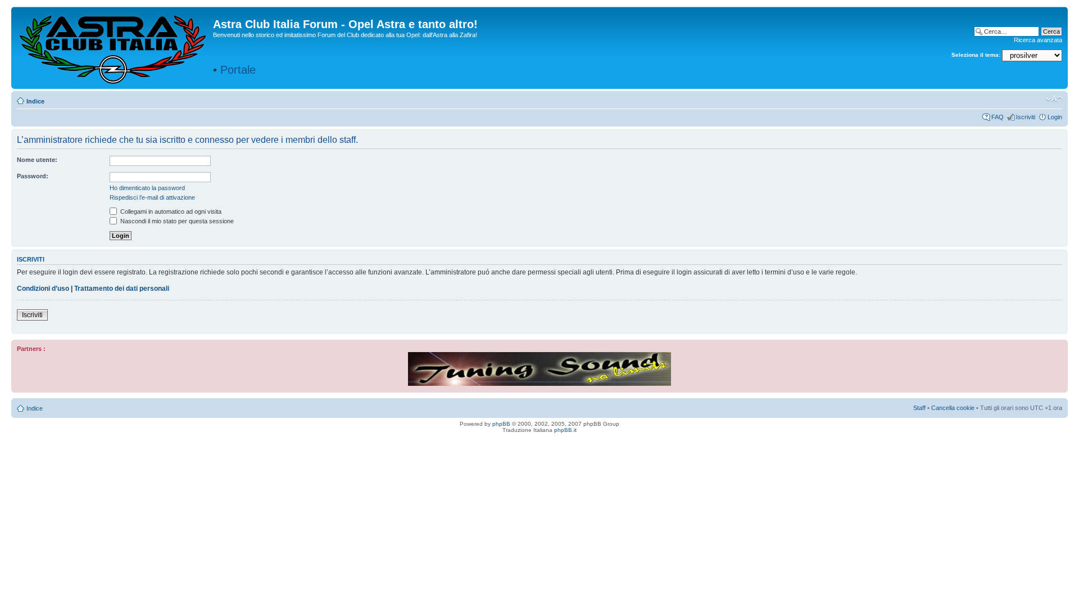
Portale (238, 70)
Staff (919, 407)
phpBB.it (565, 430)
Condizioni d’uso (43, 288)
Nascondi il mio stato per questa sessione (176, 221)
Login (1055, 117)
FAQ (997, 117)
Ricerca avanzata (1038, 40)
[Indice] (113, 47)
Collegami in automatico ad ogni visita (170, 211)
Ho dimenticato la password (147, 187)
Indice (35, 101)
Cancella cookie (952, 407)
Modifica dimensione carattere (1054, 99)
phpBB (501, 424)
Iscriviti (1025, 117)
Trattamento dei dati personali (121, 288)
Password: (32, 176)
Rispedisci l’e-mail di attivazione (152, 197)
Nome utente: (37, 159)
